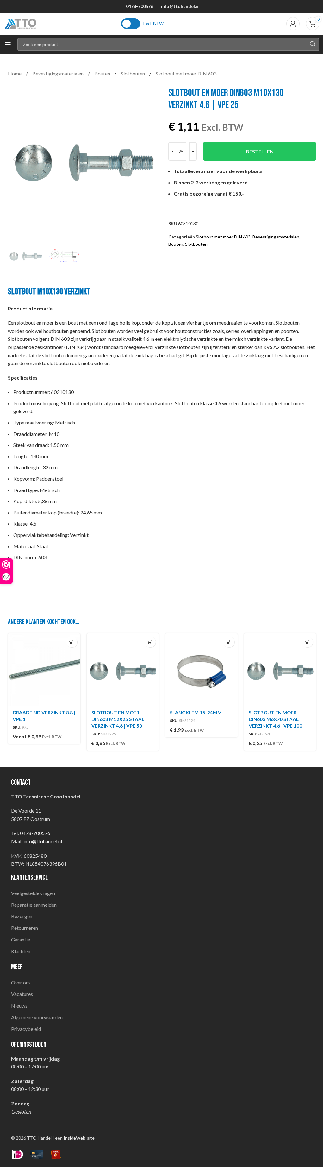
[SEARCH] (312, 44)
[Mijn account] (293, 23)
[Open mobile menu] (8, 44)
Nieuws (19, 1005)
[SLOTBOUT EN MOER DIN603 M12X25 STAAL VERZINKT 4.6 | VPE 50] (123, 669)
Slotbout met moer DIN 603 (186, 73)
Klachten (20, 951)
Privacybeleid (26, 1029)
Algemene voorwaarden (37, 1017)
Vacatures (22, 994)
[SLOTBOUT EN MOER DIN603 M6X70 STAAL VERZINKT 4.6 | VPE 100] (280, 669)
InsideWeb (74, 1137)
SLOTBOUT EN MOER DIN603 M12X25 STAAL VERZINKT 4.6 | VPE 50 (117, 719)
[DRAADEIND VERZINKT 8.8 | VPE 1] (44, 669)
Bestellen (260, 151)
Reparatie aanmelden (34, 905)
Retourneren (24, 928)
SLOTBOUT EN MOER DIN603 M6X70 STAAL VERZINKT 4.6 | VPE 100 (275, 719)
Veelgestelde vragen (33, 893)
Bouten (102, 73)
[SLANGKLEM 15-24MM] (201, 669)
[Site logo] (20, 23)
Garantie (20, 939)
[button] (14, 159)
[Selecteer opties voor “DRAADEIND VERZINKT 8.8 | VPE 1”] (71, 641)
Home (15, 73)
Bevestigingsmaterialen (58, 73)
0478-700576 (139, 6)
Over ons (21, 982)
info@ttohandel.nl (180, 6)
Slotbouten (133, 73)
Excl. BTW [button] (153, 23)
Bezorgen (21, 916)
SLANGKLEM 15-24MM (196, 712)
